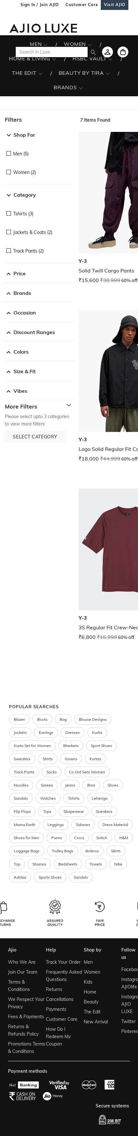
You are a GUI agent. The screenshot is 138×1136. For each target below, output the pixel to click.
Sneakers (104, 811)
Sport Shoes (101, 745)
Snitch (101, 837)
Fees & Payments (26, 1017)
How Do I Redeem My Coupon (58, 1036)
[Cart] (122, 52)
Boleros (92, 850)
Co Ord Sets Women (87, 772)
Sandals (21, 798)
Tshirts (74, 798)
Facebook (125, 969)
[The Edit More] (40, 73)
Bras (91, 785)
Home (90, 992)
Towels (96, 864)
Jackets (20, 732)
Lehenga (100, 798)
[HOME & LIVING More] (54, 59)
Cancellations (59, 999)
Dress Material (115, 824)
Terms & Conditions (19, 985)
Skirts (116, 850)
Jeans (70, 785)
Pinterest (125, 1031)
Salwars (83, 824)
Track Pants (24, 772)
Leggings (55, 824)
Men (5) (21, 154)
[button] (39, 120)
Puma (56, 837)
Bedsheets (67, 864)
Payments (56, 1009)
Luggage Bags (26, 850)
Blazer (19, 719)
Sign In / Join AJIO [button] (40, 4)
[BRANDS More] (80, 87)
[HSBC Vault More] (110, 59)
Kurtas (95, 758)
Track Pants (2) (28, 251)
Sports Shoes (50, 877)
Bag (63, 719)
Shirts (48, 758)
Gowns (71, 758)
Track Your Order (63, 962)
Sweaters (22, 758)
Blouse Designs (93, 719)
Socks (52, 772)
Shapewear (74, 811)
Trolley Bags (62, 850)
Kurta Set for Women (32, 745)
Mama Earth (24, 824)
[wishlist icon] (107, 52)
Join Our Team (22, 972)
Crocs (79, 837)
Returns (54, 989)
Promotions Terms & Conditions (26, 1047)
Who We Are (22, 962)
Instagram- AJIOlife (125, 983)
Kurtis (97, 732)
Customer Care (61, 1019)
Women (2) (24, 172)
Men (88, 962)
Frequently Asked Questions (64, 975)
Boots (42, 719)
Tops (47, 811)
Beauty (91, 1002)
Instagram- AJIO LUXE (125, 1004)
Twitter (125, 1021)
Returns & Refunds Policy (23, 1030)
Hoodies (21, 785)
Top (17, 864)
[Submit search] (93, 52)
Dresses (72, 732)
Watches (48, 798)
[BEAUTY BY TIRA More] (107, 73)
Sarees (47, 785)
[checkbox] (39, 149)
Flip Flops (22, 811)
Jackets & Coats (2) (32, 232)
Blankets (71, 745)
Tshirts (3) (23, 214)
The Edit (92, 1012)
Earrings (46, 732)
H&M (123, 837)
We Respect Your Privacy (26, 1003)
